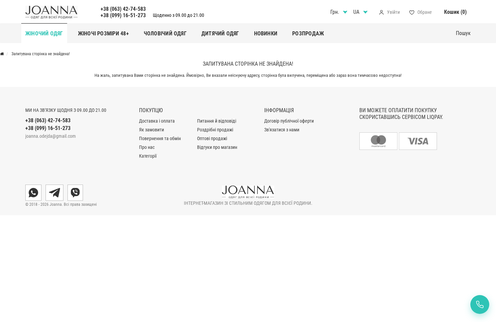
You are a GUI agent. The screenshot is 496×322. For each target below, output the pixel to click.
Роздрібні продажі (215, 129)
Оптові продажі (212, 138)
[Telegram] (54, 193)
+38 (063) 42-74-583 (123, 9)
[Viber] (75, 193)
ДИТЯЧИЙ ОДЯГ (220, 33)
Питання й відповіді (216, 121)
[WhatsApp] (33, 193)
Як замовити (151, 129)
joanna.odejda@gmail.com (50, 136)
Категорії (148, 156)
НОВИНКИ (266, 33)
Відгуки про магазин (217, 147)
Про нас (147, 147)
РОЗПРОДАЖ (308, 33)
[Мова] (361, 12)
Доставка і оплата (157, 121)
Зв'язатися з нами (281, 129)
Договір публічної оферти (289, 121)
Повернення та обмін (160, 138)
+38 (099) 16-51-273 (123, 15)
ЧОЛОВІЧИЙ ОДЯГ (165, 33)
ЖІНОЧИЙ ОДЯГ (44, 33)
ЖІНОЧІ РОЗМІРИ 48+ (103, 33)
